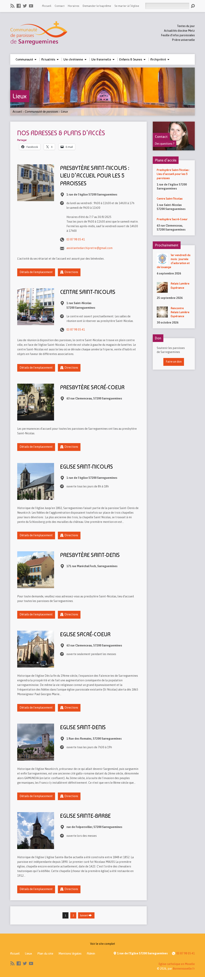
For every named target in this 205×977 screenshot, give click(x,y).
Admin (91, 953)
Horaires (73, 5)
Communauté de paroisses (41, 111)
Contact (59, 5)
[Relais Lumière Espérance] (162, 290)
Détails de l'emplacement (36, 272)
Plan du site (45, 953)
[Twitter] (25, 6)
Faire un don (174, 361)
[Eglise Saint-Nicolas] (35, 497)
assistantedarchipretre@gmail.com (89, 248)
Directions (71, 272)
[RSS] (12, 6)
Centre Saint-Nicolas (87, 292)
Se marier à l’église (127, 5)
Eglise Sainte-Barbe (85, 816)
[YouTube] (31, 6)
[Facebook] (19, 6)
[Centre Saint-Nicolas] (35, 322)
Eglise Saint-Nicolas (86, 466)
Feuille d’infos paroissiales (178, 35)
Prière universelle (183, 39)
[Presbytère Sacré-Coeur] (35, 418)
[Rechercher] (193, 6)
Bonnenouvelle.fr (184, 968)
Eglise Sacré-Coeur (85, 634)
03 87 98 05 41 (75, 239)
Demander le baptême (97, 5)
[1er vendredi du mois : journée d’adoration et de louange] (162, 262)
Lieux (19, 96)
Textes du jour (186, 26)
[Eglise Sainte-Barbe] (35, 846)
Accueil (46, 5)
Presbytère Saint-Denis (90, 555)
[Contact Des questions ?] (174, 148)
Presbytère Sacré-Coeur (92, 387)
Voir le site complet (102, 943)
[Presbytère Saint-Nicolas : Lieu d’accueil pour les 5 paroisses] (35, 198)
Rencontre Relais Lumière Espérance (180, 312)
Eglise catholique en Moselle (177, 964)
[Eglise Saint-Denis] (35, 758)
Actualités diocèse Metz (179, 30)
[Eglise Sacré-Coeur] (35, 665)
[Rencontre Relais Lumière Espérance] (162, 315)
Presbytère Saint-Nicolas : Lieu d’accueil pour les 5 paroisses (94, 176)
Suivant (84, 915)
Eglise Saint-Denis (83, 727)
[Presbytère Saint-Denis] (35, 585)
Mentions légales (70, 953)
